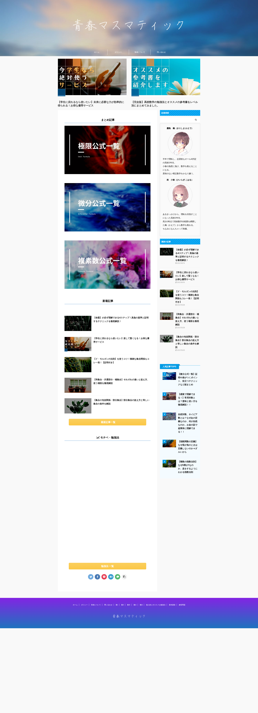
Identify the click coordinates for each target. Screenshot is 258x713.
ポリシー (118, 52)
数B (141, 605)
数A (135, 605)
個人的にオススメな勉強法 (155, 605)
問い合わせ (161, 52)
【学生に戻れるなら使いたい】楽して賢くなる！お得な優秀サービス (187, 276)
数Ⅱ (122, 605)
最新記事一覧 (108, 422)
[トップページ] (111, 576)
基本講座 (172, 605)
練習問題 (182, 605)
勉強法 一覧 (107, 566)
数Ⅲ (128, 605)
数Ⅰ (117, 605)
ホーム (96, 52)
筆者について (140, 52)
